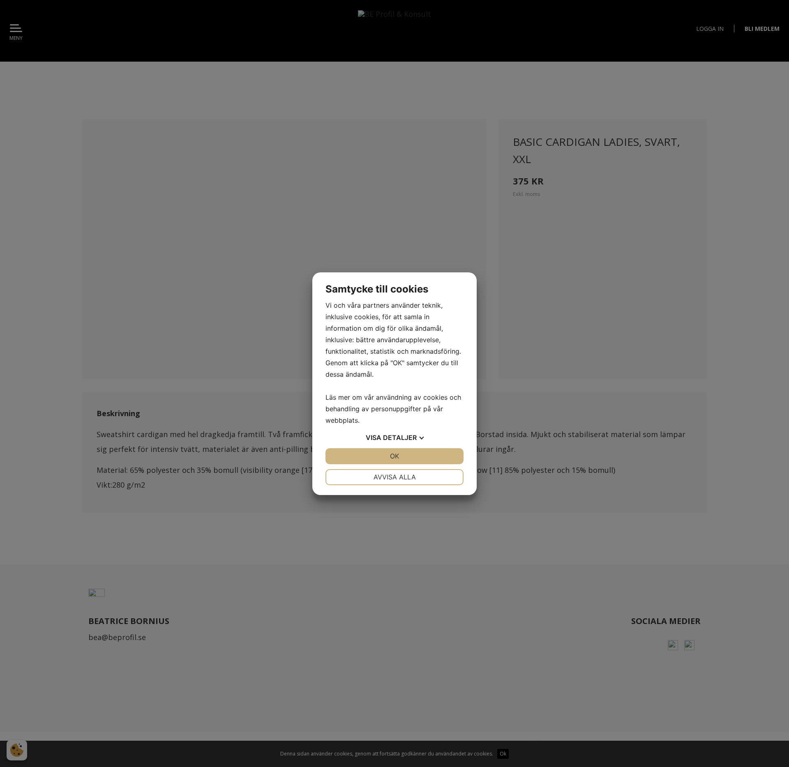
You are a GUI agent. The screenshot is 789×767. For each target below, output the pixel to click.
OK (394, 456)
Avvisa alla (395, 477)
